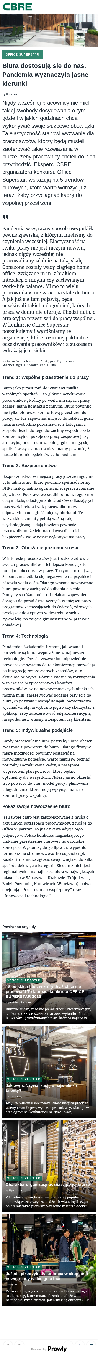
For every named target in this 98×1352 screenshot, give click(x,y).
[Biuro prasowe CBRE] (17, 10)
